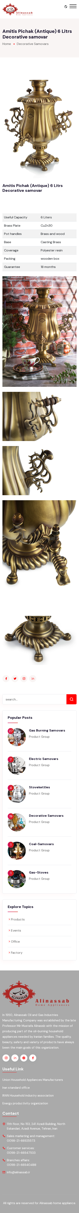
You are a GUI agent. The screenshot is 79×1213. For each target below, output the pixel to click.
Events (16, 930)
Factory (16, 952)
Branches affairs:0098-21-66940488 (21, 1162)
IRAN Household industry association (28, 1096)
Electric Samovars (43, 759)
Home (6, 44)
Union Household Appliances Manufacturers (32, 1080)
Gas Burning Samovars (47, 730)
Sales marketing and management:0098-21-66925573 (31, 1138)
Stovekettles (39, 787)
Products (18, 919)
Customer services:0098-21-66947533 (21, 1150)
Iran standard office (16, 1088)
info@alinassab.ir (18, 1172)
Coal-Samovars (41, 844)
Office (15, 941)
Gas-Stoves (38, 872)
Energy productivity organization (25, 1103)
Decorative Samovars (33, 44)
